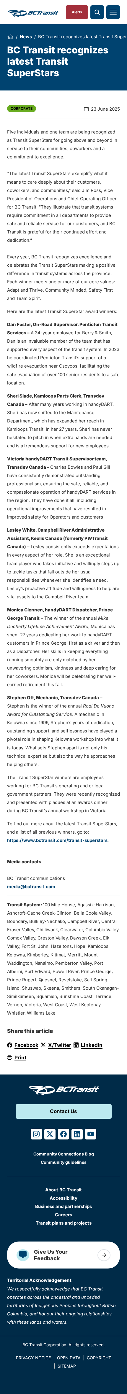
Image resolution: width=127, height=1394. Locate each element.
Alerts (77, 12)
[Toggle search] (97, 12)
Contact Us (63, 1111)
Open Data (69, 1357)
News (26, 36)
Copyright (99, 1357)
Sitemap (67, 1365)
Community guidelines (64, 1162)
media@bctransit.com (31, 886)
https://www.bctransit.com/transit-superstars (57, 840)
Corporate (21, 108)
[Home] (10, 36)
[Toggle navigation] (113, 12)
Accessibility (63, 1198)
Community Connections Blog (63, 1153)
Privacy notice (33, 1357)
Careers (63, 1214)
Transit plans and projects (64, 1223)
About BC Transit (63, 1190)
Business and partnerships (63, 1206)
